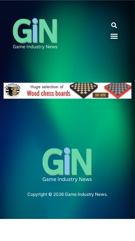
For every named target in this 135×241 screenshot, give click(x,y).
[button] (114, 25)
